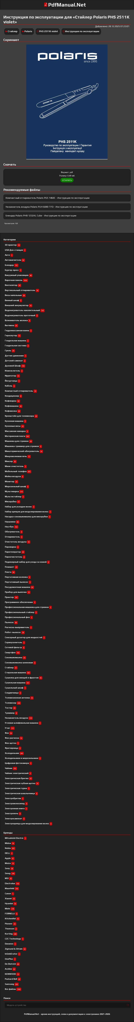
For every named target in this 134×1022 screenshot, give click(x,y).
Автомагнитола (14, 260)
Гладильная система (17, 345)
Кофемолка (12, 411)
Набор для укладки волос (19, 506)
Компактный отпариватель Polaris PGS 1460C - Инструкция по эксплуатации (47, 197)
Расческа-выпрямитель (18, 627)
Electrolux (12, 883)
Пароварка (11, 547)
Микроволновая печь (17, 456)
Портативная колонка (17, 577)
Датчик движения (15, 355)
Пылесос (11, 622)
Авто (8, 255)
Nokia (9, 848)
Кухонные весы (14, 426)
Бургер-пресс (13, 270)
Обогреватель (13, 531)
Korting (10, 933)
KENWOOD (12, 974)
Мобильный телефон (17, 471)
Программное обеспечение (20, 602)
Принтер (11, 597)
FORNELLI (11, 913)
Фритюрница (12, 748)
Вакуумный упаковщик (18, 275)
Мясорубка (12, 501)
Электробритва (14, 798)
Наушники (11, 521)
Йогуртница (12, 381)
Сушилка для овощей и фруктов (23, 677)
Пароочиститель (14, 557)
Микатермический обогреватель (23, 451)
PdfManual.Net (67, 5)
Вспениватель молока (17, 320)
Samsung (11, 984)
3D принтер (12, 245)
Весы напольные (15, 295)
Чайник (10, 768)
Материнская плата (17, 436)
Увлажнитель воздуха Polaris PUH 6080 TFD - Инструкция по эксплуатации (46, 206)
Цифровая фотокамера (18, 763)
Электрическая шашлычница (21, 793)
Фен (8, 733)
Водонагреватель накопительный (24, 310)
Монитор (11, 481)
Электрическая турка (17, 788)
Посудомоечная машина (19, 587)
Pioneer (10, 923)
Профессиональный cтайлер (21, 612)
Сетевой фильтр (14, 647)
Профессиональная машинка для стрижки (28, 607)
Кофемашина (13, 406)
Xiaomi (10, 898)
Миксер (10, 461)
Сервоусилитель (14, 642)
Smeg (9, 873)
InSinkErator (12, 954)
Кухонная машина (15, 421)
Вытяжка (11, 325)
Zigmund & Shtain (15, 949)
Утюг (9, 728)
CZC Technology (14, 938)
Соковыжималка (15, 657)
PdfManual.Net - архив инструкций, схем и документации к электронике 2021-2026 (67, 1014)
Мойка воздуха (14, 476)
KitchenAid (12, 918)
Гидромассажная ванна (18, 330)
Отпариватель (13, 537)
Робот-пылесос (14, 632)
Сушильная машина (17, 682)
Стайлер (12, 31)
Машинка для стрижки (18, 441)
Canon (9, 893)
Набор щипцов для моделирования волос (28, 511)
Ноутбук (11, 526)
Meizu (9, 863)
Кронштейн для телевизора (21, 416)
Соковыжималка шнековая (20, 662)
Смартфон (12, 652)
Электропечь (12, 813)
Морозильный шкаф (16, 486)
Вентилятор (12, 285)
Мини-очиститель (15, 466)
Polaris (28, 31)
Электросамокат (14, 818)
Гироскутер (12, 335)
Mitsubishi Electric (15, 838)
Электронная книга (16, 808)
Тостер (10, 708)
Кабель (10, 386)
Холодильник (14, 753)
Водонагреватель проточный (21, 315)
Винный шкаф (13, 300)
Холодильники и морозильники (22, 758)
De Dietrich (12, 964)
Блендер (11, 265)
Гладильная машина (16, 340)
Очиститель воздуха (17, 541)
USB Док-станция (15, 250)
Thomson (10, 928)
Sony (9, 868)
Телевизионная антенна (19, 697)
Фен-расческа (13, 738)
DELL (8, 853)
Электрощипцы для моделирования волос (28, 823)
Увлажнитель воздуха (18, 718)
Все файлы (12, 989)
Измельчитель (13, 370)
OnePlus (10, 959)
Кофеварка (12, 401)
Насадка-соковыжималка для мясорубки (27, 516)
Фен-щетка (11, 743)
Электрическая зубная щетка (21, 783)
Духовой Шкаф (14, 365)
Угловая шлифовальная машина (22, 723)
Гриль (9, 350)
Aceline (10, 969)
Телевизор (12, 703)
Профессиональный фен (18, 617)
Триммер (11, 713)
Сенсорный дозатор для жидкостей (24, 637)
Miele (9, 908)
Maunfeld (11, 888)
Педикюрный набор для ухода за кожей (27, 562)
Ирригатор (12, 375)
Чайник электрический (18, 773)
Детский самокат (15, 360)
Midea (9, 843)
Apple (9, 858)
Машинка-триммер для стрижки (23, 446)
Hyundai (10, 903)
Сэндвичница (13, 692)
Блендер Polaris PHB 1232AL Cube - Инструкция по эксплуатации (40, 215)
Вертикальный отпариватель (21, 290)
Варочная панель (16, 280)
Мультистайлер (14, 496)
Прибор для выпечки (17, 592)
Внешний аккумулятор (18, 305)
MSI (8, 878)
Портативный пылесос (17, 582)
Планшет (11, 567)
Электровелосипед (16, 803)
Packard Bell (12, 979)
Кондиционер (13, 396)
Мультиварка (14, 491)
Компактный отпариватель (20, 391)
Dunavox (10, 943)
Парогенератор (14, 552)
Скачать (68, 180)
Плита (9, 572)
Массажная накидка (16, 431)
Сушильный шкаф (15, 687)
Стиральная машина (17, 672)
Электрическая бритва (18, 778)
